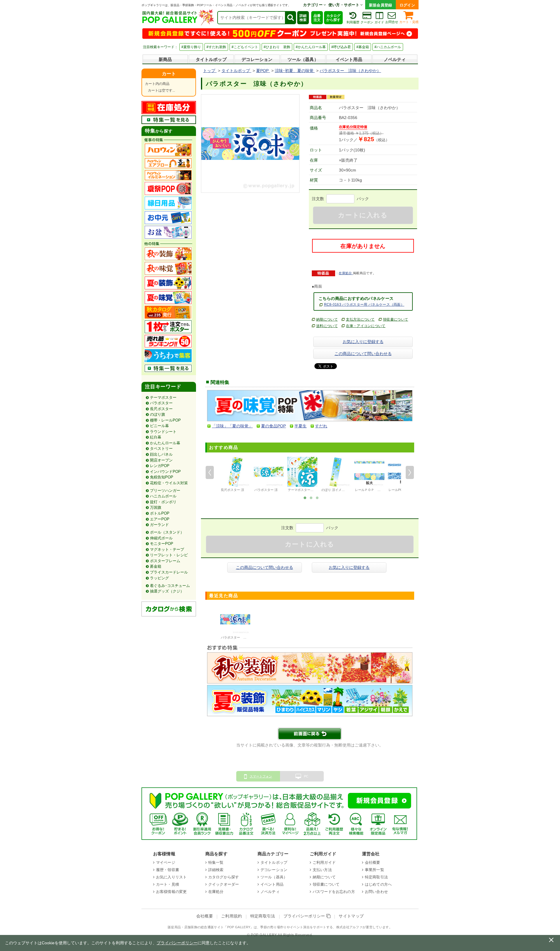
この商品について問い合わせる (363, 353)
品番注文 (317, 18)
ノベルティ (395, 59)
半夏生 (300, 426)
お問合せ (391, 22)
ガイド (379, 22)
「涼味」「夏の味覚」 (232, 426)
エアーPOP (159, 519)
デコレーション (257, 59)
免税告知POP (161, 477)
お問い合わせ (376, 891)
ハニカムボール (163, 496)
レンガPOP (159, 466)
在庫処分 (346, 273)
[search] (290, 18)
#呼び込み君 (341, 47)
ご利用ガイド (324, 862)
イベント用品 (349, 59)
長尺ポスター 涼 (232, 490)
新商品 (165, 59)
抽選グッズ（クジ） (167, 591)
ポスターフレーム (165, 561)
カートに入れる (363, 215)
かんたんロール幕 (165, 443)
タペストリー (161, 448)
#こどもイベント (245, 47)
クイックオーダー (223, 884)
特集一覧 (216, 862)
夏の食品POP (273, 426)
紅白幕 (155, 437)
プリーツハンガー (165, 490)
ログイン (407, 5)
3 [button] (317, 497)
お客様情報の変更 (171, 891)
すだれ (321, 426)
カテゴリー (313, 5)
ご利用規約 (231, 916)
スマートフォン (261, 776)
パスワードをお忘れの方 (334, 891)
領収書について (395, 319)
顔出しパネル (161, 454)
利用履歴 (352, 22)
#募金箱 (362, 47)
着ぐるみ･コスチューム (170, 585)
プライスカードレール (169, 572)
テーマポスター (163, 397)
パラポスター (161, 403)
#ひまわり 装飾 (277, 47)
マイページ (165, 862)
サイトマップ (351, 916)
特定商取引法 (376, 877)
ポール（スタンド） (167, 532)
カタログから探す (333, 18)
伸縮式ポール (161, 538)
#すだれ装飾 (216, 47)
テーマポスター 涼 (301, 490)
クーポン (366, 22)
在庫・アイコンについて (366, 326)
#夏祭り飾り (191, 47)
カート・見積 (409, 22)
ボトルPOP (159, 513)
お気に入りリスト (171, 877)
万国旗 (155, 507)
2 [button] (311, 497)
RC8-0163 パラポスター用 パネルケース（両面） (364, 305)
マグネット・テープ (167, 549)
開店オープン (161, 460)
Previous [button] (209, 472)
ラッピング (159, 578)
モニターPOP (161, 543)
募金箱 (155, 566)
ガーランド (159, 524)
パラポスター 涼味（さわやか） (245, 637)
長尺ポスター (161, 409)
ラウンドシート (163, 431)
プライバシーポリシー (305, 916)
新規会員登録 (380, 5)
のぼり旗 (157, 414)
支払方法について (360, 319)
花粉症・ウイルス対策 (169, 483)
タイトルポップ (211, 59)
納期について (327, 319)
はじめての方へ (378, 884)
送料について (327, 326)
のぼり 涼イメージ (334, 490)
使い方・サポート (344, 5)
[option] (235, 475)
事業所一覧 (374, 870)
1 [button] (305, 497)
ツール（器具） (303, 59)
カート (169, 73)
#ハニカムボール (387, 47)
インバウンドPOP (165, 471)
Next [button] (410, 472)
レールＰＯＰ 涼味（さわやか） (379, 490)
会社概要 (372, 862)
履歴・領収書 (167, 870)
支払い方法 (322, 870)
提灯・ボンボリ (163, 502)
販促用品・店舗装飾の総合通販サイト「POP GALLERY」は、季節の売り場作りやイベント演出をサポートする (250, 927)
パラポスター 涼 (266, 490)
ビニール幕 (159, 426)
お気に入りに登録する (363, 341)
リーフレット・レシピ (169, 555)
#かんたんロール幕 (311, 47)
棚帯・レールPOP (165, 420)
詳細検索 (303, 18)
